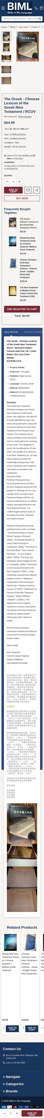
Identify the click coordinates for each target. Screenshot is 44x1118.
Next (8, 88)
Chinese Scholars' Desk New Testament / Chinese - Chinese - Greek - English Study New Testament (29, 268)
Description (11, 332)
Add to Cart (13, 190)
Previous (3, 88)
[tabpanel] (10, 984)
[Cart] (41, 8)
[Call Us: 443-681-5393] (37, 8)
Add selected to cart (22, 309)
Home (4, 27)
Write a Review (25, 117)
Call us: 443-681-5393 (15, 1063)
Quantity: (8, 175)
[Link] (20, 8)
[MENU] (3, 8)
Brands (12, 1091)
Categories (15, 1084)
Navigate (13, 1077)
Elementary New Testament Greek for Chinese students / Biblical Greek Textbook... (28, 244)
